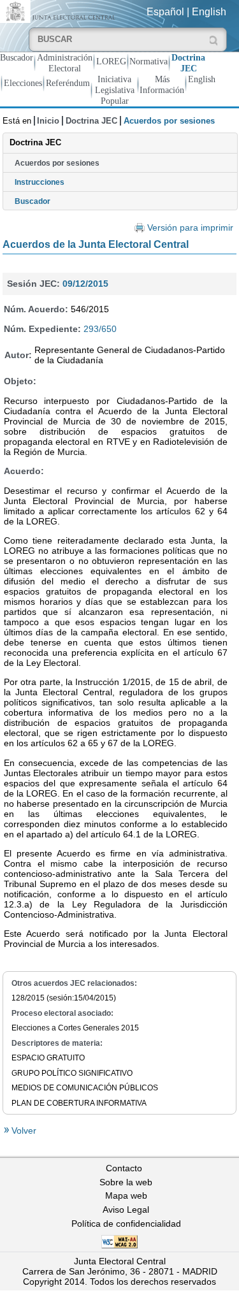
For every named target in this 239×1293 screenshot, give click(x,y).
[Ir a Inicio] (59, 10)
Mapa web (126, 1195)
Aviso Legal (126, 1209)
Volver (22, 1130)
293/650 (100, 329)
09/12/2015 (85, 283)
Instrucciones (39, 182)
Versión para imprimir (190, 228)
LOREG (111, 61)
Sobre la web (125, 1182)
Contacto (124, 1168)
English (209, 11)
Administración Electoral (64, 62)
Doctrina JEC (188, 62)
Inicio (48, 121)
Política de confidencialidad (126, 1223)
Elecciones (23, 83)
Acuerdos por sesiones (57, 163)
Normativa (148, 61)
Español (165, 11)
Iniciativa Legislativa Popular (114, 90)
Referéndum (68, 83)
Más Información (162, 84)
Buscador (16, 57)
